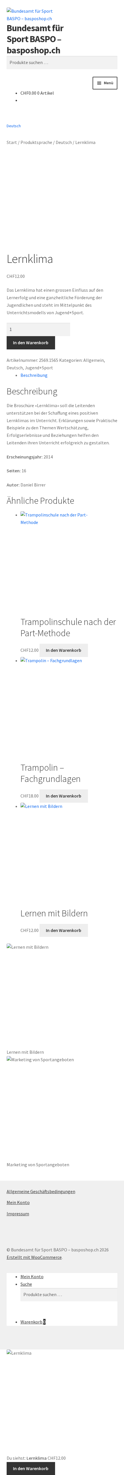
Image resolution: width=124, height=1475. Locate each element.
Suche (26, 1284)
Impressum (18, 1213)
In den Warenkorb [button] (63, 650)
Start (12, 142)
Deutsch (64, 142)
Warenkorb (33, 1322)
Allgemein (93, 360)
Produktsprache (36, 142)
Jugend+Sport (39, 367)
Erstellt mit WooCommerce (34, 1257)
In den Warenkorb (30, 342)
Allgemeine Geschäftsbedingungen (41, 1191)
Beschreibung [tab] (34, 375)
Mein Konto (18, 1202)
